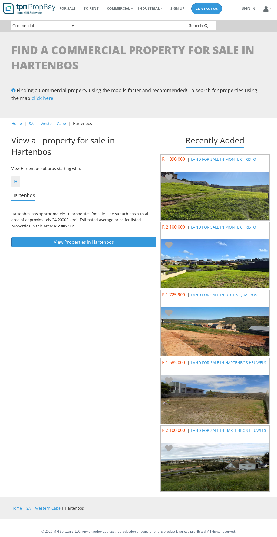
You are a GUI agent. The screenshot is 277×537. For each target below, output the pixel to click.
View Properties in (84, 242)
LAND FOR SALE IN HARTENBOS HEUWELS (228, 362)
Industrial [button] (149, 8)
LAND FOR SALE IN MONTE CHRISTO (223, 159)
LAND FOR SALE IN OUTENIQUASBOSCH (226, 294)
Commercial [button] (118, 8)
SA (31, 123)
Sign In (248, 8)
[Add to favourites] (168, 177)
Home (16, 123)
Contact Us (207, 8)
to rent (91, 8)
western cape (53, 123)
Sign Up (177, 8)
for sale (67, 8)
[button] (266, 9)
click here (42, 98)
